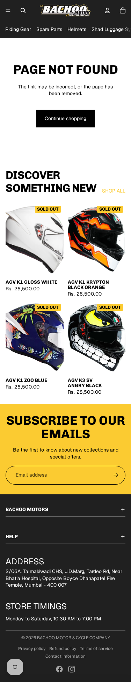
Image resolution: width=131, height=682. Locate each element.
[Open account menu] (107, 10)
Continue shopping (65, 118)
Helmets (76, 29)
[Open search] (23, 10)
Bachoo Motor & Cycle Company (73, 638)
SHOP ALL (113, 191)
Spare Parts (49, 29)
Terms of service (96, 648)
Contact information (65, 656)
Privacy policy (31, 648)
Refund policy (62, 648)
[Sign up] (116, 475)
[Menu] (8, 10)
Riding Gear (18, 29)
